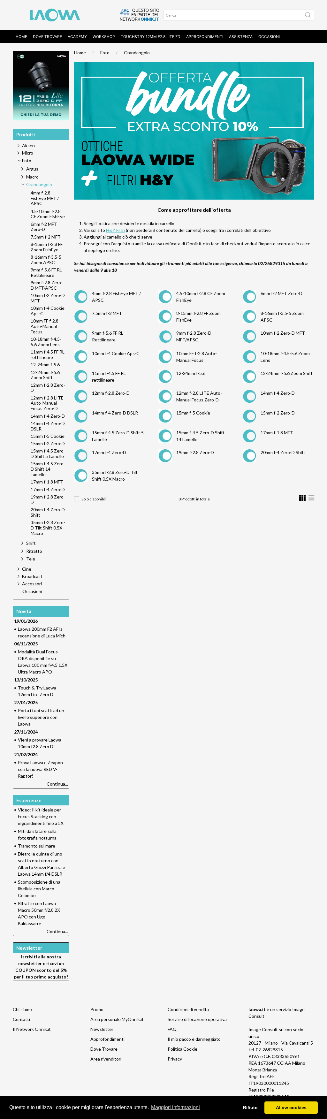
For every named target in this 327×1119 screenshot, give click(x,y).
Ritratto (34, 551)
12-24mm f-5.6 (190, 373)
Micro (27, 153)
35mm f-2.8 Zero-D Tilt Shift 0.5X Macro (48, 528)
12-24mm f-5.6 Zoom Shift (287, 373)
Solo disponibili (94, 499)
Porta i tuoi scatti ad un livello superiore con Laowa (41, 717)
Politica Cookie (182, 1049)
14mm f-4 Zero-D (278, 393)
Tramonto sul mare (36, 846)
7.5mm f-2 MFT (107, 313)
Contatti (21, 1019)
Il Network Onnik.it (32, 1029)
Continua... (57, 784)
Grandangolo (137, 52)
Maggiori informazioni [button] (175, 1107)
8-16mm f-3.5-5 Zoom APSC (46, 260)
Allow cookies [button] (291, 1107)
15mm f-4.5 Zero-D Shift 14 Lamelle (48, 469)
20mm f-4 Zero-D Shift (283, 452)
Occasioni (269, 36)
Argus (32, 168)
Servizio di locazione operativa (197, 1019)
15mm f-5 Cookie (193, 412)
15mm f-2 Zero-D (278, 412)
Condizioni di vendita (188, 1009)
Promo (96, 1009)
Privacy (175, 1059)
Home (21, 36)
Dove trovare (47, 36)
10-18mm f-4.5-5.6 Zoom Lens (46, 342)
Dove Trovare (104, 1049)
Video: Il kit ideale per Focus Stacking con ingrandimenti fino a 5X (41, 816)
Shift (31, 543)
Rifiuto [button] (250, 1107)
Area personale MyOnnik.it (117, 1019)
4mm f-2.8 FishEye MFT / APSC (45, 198)
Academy (77, 36)
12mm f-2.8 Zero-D (111, 393)
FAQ (172, 1029)
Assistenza (241, 36)
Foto (105, 52)
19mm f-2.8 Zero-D (195, 452)
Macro (32, 176)
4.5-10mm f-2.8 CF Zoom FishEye (48, 214)
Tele (30, 558)
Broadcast (32, 576)
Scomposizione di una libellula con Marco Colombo (39, 888)
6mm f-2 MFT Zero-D (281, 293)
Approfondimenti (204, 36)
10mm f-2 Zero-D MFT (283, 333)
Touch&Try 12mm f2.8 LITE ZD (150, 36)
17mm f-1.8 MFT (277, 432)
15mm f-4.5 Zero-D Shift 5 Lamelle (48, 453)
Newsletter (101, 1029)
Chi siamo (22, 1009)
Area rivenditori (105, 1059)
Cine (26, 569)
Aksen (28, 145)
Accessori (32, 583)
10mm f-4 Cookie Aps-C (116, 353)
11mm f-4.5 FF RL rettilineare (48, 354)
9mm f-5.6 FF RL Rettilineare (46, 272)
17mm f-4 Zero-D (109, 452)
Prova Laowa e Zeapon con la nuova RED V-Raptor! (40, 769)
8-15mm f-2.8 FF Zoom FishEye (47, 247)
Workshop (104, 36)
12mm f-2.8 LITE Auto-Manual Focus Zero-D (47, 403)
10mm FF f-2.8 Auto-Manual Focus (44, 326)
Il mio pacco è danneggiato (194, 1039)
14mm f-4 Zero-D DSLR (115, 412)
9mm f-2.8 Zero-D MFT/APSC (47, 285)
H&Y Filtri (115, 230)
